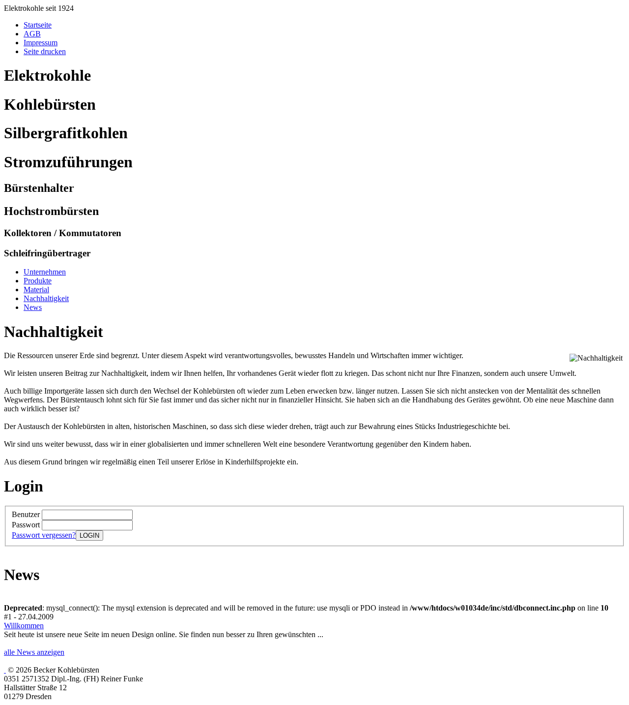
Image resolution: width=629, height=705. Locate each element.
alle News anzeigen (34, 652)
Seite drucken (45, 51)
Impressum (40, 42)
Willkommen (24, 625)
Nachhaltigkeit (46, 298)
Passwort (27, 525)
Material (36, 289)
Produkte (38, 280)
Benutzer (27, 514)
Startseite (38, 25)
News (33, 307)
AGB (32, 34)
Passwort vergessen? (44, 535)
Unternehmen (45, 272)
